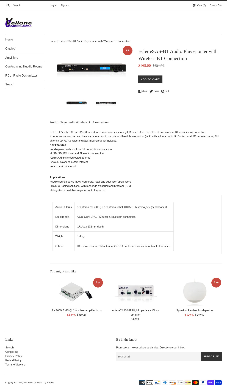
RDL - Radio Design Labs (21, 75)
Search (9, 84)
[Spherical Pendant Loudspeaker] (195, 292)
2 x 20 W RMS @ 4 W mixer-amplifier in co (76, 310)
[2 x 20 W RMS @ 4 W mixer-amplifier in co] (76, 292)
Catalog (10, 48)
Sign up (64, 5)
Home (9, 39)
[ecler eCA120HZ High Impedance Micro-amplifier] (135, 292)
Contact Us (11, 351)
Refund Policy (13, 360)
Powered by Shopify (44, 382)
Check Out (216, 5)
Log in (53, 5)
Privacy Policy (13, 356)
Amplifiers (11, 57)
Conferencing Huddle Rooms (23, 66)
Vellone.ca (28, 382)
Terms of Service (15, 364)
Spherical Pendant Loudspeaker (194, 310)
